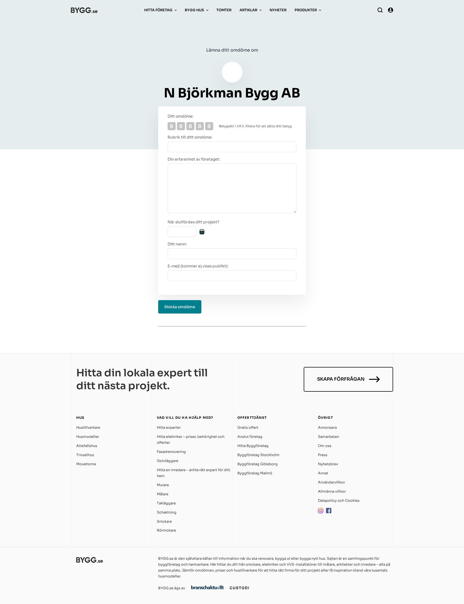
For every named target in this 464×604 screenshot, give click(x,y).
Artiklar (248, 10)
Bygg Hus (194, 10)
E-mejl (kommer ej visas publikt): (198, 266)
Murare (163, 485)
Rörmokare (166, 530)
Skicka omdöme (179, 306)
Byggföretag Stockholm (258, 455)
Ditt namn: (177, 244)
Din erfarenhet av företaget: (194, 159)
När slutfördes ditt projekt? (193, 222)
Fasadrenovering (171, 451)
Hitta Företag (158, 10)
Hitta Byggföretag (253, 445)
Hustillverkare (88, 427)
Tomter (223, 10)
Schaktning (166, 512)
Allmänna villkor (332, 491)
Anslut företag (249, 436)
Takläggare (166, 503)
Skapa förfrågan (341, 379)
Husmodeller (87, 436)
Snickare (164, 521)
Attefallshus (86, 445)
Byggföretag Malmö (254, 473)
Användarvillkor (331, 482)
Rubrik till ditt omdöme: (190, 137)
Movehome (86, 464)
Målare (162, 494)
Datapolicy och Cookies (339, 500)
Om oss (324, 445)
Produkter (306, 10)
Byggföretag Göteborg (257, 464)
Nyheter (278, 10)
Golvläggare (167, 461)
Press (322, 455)
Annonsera (327, 427)
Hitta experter (169, 427)
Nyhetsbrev (328, 464)
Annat (323, 473)
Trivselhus (85, 455)
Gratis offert (247, 427)
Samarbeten (328, 436)
